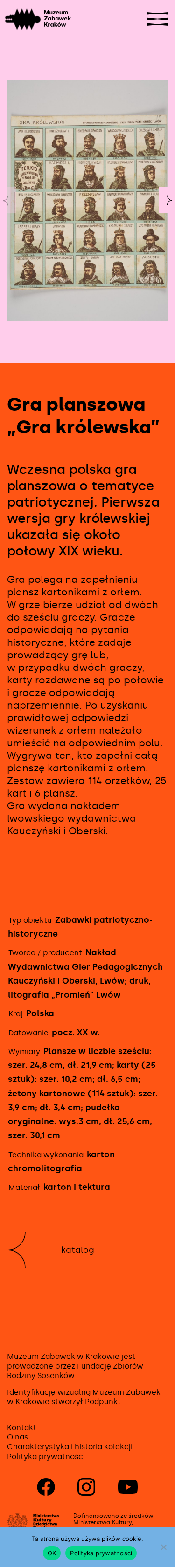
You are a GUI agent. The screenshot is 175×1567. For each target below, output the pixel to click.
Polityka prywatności (46, 1456)
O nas (17, 1436)
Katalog (77, 1250)
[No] (163, 1547)
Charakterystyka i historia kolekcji (70, 1446)
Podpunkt (103, 1401)
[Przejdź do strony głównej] (24, 19)
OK (52, 1553)
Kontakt (21, 1427)
